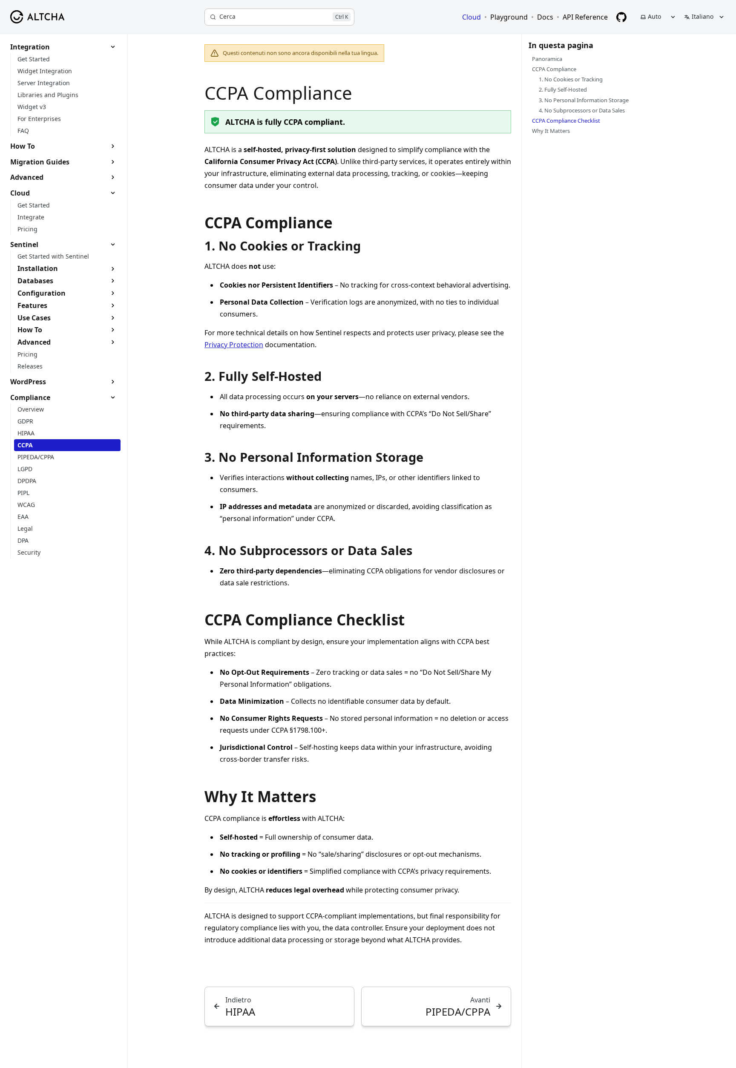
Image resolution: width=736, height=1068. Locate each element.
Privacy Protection (233, 344)
